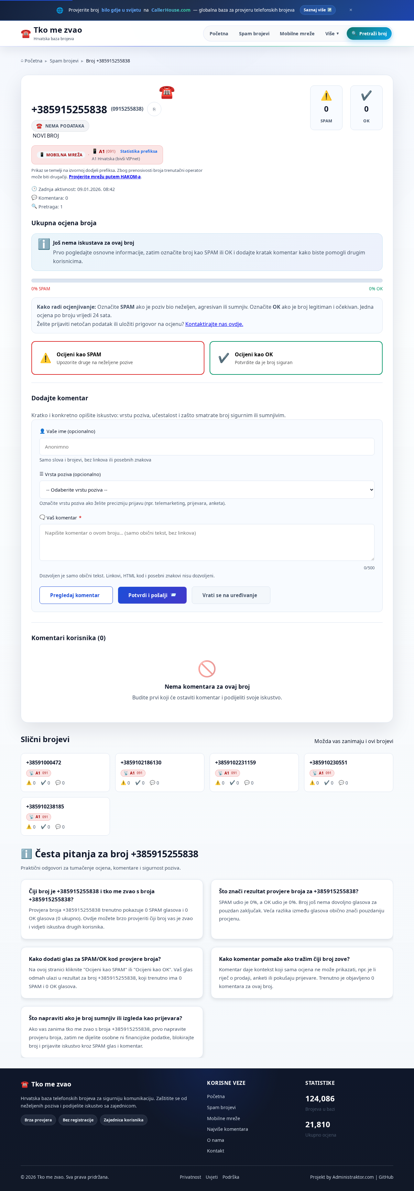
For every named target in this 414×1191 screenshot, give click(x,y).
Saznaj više (315, 10)
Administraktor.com (353, 1177)
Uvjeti (212, 1177)
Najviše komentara (227, 1129)
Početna (219, 33)
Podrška (231, 1177)
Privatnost (190, 1177)
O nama (215, 1140)
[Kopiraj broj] (154, 109)
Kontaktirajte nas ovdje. (214, 324)
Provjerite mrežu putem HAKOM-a (105, 177)
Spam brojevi (254, 33)
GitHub (386, 1177)
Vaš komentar (64, 518)
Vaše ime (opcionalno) (71, 431)
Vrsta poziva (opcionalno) (73, 474)
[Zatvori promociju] (350, 10)
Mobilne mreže (297, 33)
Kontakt (215, 1151)
